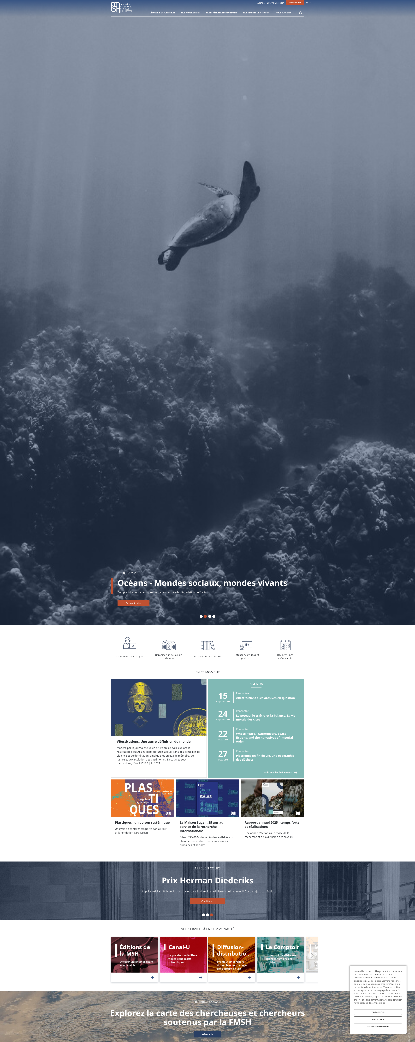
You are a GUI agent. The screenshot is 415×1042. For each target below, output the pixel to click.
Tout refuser (378, 1019)
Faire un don (295, 2)
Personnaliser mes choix (378, 1026)
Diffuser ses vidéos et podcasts (246, 647)
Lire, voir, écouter (275, 2)
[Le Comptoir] (280, 960)
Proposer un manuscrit (207, 647)
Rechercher (300, 13)
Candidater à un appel (130, 647)
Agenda (261, 2)
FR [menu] (307, 2)
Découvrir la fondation (162, 12)
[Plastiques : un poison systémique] (142, 816)
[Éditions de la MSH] (134, 960)
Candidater (346, 901)
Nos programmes (190, 12)
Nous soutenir (283, 12)
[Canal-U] (183, 960)
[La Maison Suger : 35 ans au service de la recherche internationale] (207, 816)
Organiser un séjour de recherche (168, 647)
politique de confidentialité (372, 1002)
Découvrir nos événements (285, 647)
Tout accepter (378, 1012)
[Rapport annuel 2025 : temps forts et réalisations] (272, 816)
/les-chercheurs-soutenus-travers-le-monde (207, 1034)
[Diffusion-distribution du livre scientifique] (232, 960)
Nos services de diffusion (256, 12)
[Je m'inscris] (159, 728)
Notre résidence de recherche (221, 12)
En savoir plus (133, 603)
